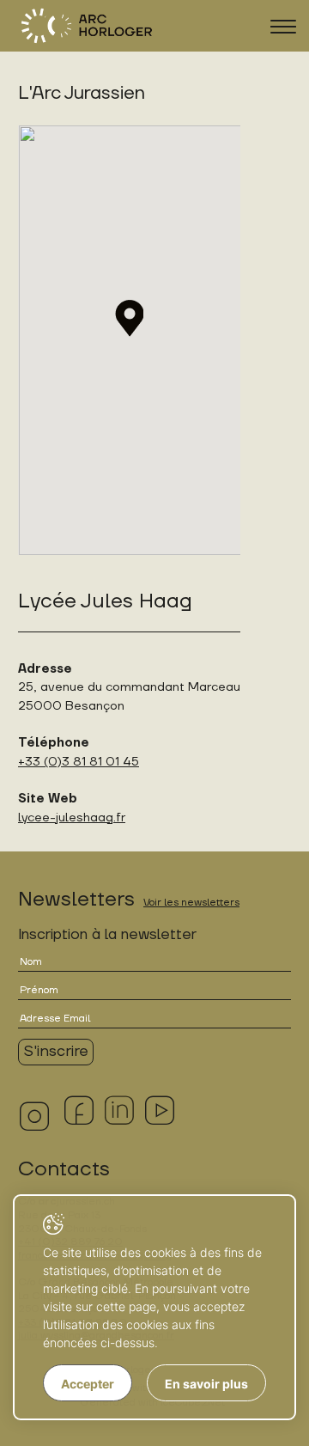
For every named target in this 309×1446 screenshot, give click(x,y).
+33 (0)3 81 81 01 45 (78, 762)
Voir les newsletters (191, 902)
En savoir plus (206, 1383)
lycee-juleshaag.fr (71, 817)
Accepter (87, 1383)
